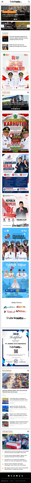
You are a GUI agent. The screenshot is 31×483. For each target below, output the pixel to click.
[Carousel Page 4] (17, 108)
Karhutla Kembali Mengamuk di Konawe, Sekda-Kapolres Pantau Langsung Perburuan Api (18, 38)
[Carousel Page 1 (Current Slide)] (14, 19)
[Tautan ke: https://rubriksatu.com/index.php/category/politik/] (28, 92)
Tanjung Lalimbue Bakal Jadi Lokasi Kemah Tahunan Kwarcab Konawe (14, 391)
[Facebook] (9, 476)
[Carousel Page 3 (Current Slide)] (15, 108)
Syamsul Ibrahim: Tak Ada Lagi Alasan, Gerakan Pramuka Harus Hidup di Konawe (18, 407)
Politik (14, 12)
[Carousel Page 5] (19, 108)
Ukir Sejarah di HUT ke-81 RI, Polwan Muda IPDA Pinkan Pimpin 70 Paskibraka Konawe (16, 468)
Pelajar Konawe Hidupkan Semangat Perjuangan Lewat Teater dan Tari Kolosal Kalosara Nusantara (15, 464)
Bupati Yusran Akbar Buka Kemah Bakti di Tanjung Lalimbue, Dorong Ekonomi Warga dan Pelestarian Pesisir (15, 103)
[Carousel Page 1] (12, 108)
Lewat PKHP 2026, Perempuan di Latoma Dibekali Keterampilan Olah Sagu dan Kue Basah (19, 399)
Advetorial (5, 12)
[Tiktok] (20, 476)
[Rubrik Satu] (16, 1)
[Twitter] (11, 476)
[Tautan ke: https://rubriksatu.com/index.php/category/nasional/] (28, 370)
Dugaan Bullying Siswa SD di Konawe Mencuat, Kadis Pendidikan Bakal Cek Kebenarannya (8, 27)
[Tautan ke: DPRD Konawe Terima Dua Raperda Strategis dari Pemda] (5, 47)
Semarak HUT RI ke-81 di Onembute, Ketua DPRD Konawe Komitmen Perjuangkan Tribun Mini (17, 452)
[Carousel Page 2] (16, 19)
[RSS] (22, 476)
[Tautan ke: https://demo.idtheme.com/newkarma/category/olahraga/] (28, 431)
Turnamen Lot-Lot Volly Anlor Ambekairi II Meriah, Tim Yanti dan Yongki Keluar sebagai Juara (16, 460)
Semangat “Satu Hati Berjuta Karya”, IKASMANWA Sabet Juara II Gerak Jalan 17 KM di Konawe (19, 422)
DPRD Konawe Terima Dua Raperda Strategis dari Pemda (13, 15)
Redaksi (12, 480)
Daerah (10, 12)
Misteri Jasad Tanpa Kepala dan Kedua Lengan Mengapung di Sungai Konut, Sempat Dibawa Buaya (22, 27)
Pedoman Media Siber (20, 480)
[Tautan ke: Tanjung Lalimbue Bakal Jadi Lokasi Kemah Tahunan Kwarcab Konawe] (15, 381)
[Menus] (2, 1)
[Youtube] (17, 476)
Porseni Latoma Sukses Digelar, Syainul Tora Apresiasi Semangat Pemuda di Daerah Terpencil (16, 456)
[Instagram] (14, 476)
